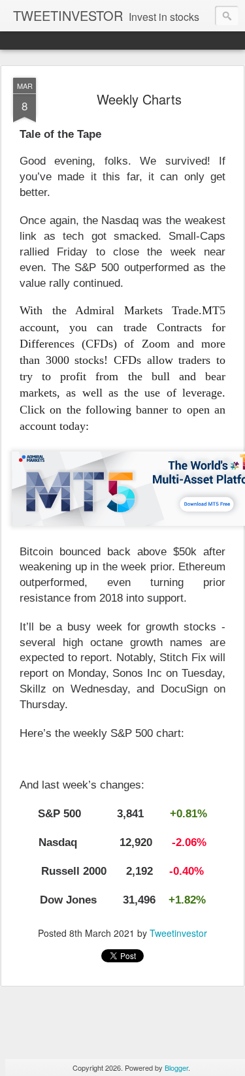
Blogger (176, 1067)
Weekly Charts (139, 99)
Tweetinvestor (178, 932)
